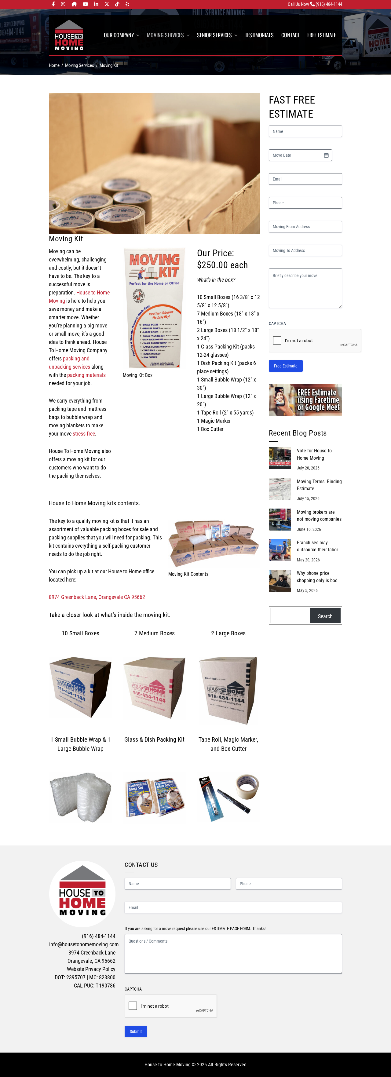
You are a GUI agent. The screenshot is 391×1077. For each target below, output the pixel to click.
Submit (136, 1031)
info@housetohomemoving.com (84, 944)
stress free (84, 433)
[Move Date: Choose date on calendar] (326, 155)
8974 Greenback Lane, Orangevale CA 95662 (97, 597)
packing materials (86, 375)
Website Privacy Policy (91, 969)
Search (325, 616)
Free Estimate (286, 365)
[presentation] (171, 1006)
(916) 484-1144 (98, 936)
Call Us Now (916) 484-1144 (315, 4)
